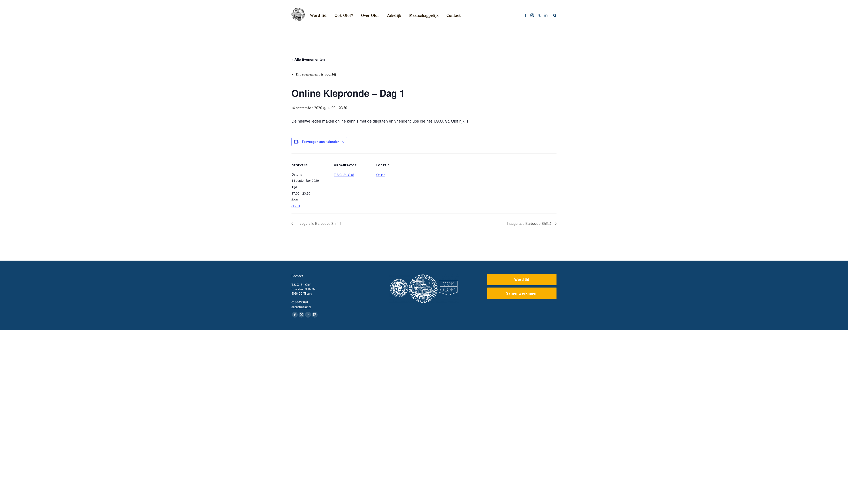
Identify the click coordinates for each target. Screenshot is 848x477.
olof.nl (296, 206)
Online (380, 174)
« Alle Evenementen (308, 59)
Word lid (521, 279)
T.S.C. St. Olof (344, 174)
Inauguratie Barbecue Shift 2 (529, 223)
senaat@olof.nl (301, 307)
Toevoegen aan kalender (320, 141)
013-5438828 (300, 302)
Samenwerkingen (522, 293)
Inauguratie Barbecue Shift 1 (318, 223)
